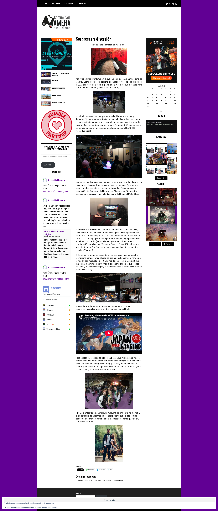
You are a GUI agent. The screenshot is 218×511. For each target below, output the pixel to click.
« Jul (160, 111)
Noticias (56, 3)
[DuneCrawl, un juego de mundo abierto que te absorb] (151, 169)
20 (161, 100)
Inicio (45, 3)
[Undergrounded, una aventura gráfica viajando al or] (172, 158)
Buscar (78, 493)
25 (152, 103)
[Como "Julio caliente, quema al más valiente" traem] (172, 169)
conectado (97, 480)
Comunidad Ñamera (56, 180)
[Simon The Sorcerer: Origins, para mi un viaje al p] (151, 148)
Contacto (82, 3)
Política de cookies (52, 507)
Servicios (68, 3)
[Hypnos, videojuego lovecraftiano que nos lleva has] (161, 148)
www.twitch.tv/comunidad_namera (56, 191)
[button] (109, 156)
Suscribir (48, 165)
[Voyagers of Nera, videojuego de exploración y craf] (161, 169)
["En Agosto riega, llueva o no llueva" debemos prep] (172, 148)
